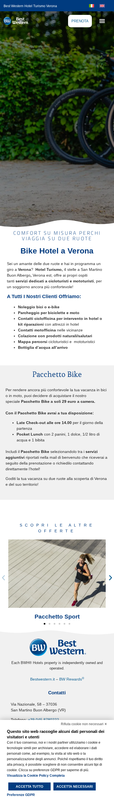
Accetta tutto (29, 787)
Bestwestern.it (42, 679)
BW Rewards (71, 679)
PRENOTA (80, 21)
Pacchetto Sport (57, 616)
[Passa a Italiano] (91, 5)
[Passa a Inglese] (102, 5)
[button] (102, 20)
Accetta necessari (74, 787)
